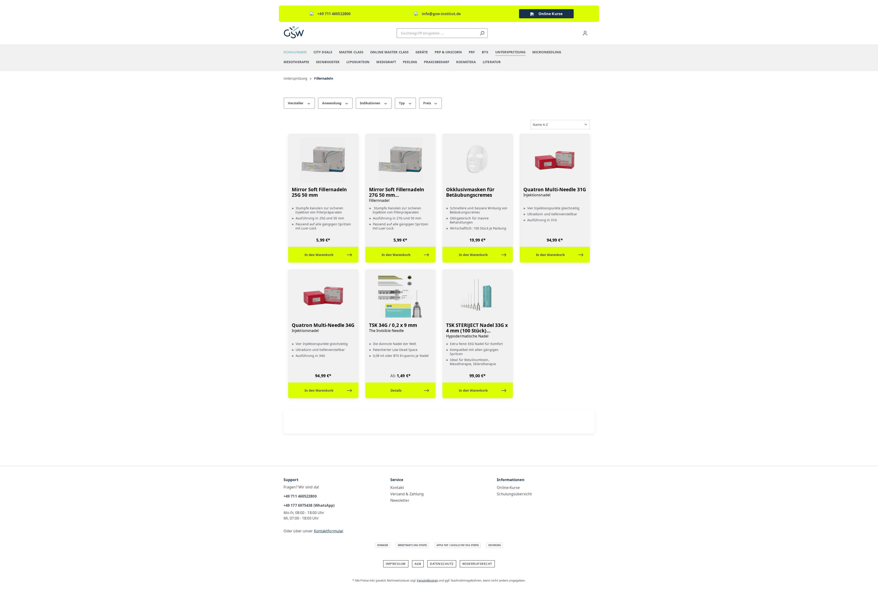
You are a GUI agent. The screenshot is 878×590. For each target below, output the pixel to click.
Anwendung (332, 103)
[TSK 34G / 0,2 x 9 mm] (400, 296)
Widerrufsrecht (477, 564)
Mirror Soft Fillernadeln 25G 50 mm (319, 192)
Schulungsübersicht (514, 493)
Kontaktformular (328, 530)
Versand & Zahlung (407, 493)
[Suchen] (482, 33)
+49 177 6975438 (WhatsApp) (309, 505)
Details (396, 390)
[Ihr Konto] (585, 33)
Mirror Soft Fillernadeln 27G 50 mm (396, 195)
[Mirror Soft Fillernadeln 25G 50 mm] (323, 160)
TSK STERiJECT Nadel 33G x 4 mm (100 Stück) (477, 330)
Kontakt (397, 487)
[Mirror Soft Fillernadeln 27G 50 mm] (400, 160)
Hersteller (296, 103)
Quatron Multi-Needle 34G (323, 327)
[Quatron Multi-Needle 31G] (554, 160)
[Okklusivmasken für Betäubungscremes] (477, 160)
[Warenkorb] (592, 31)
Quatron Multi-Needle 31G (554, 192)
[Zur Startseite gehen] (294, 32)
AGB (418, 564)
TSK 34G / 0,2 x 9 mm (393, 327)
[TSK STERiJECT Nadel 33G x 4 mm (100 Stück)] (477, 296)
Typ (402, 103)
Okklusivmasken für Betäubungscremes (470, 192)
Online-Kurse (508, 487)
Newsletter (400, 500)
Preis (427, 103)
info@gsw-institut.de (441, 13)
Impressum (396, 564)
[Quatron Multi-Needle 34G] (323, 296)
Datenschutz (442, 564)
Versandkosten (427, 580)
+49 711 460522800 (334, 13)
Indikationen (370, 103)
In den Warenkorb (319, 255)
